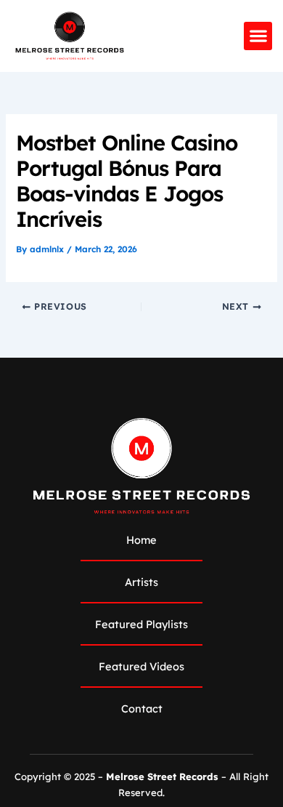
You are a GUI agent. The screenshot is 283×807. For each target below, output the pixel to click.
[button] (258, 36)
